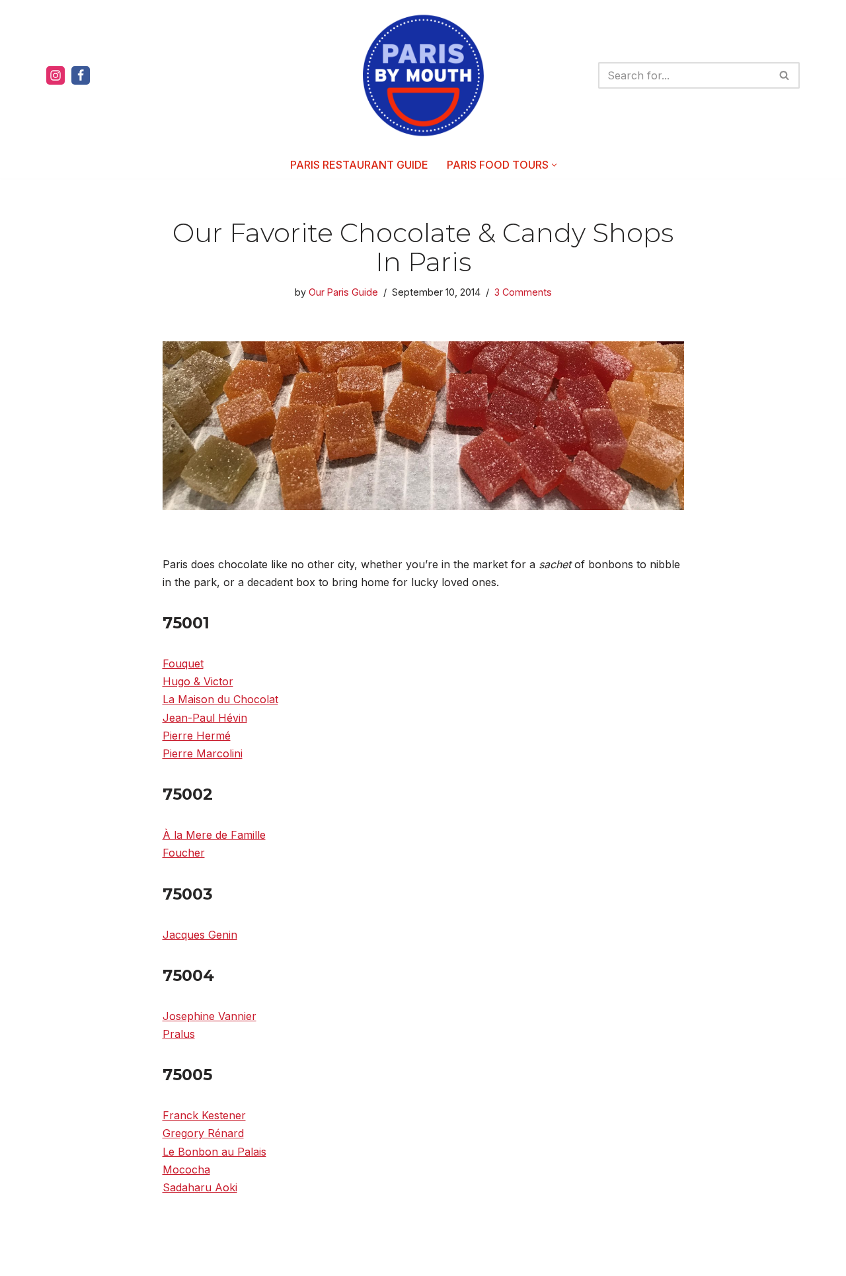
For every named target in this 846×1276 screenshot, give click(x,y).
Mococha (186, 1169)
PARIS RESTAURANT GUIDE (359, 164)
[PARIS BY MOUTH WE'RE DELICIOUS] (423, 75)
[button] (554, 165)
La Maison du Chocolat (220, 699)
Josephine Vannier (209, 1016)
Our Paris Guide (343, 292)
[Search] (785, 75)
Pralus (179, 1034)
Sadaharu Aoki (200, 1187)
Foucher (184, 852)
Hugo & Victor (198, 681)
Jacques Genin (200, 934)
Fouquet (183, 663)
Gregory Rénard (203, 1133)
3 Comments (523, 292)
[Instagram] (55, 75)
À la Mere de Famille (214, 834)
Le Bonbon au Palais (214, 1151)
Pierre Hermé (197, 735)
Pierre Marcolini (203, 753)
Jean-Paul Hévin (205, 717)
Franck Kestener (204, 1115)
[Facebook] (80, 75)
